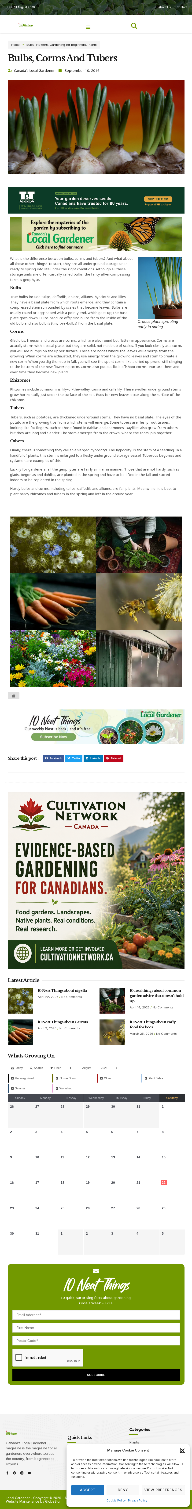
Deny (123, 1490)
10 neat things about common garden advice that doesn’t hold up (157, 995)
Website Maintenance (22, 1501)
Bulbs (30, 44)
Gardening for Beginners (68, 44)
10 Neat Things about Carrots (63, 1022)
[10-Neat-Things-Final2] (96, 743)
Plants (92, 44)
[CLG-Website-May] (96, 212)
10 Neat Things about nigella (62, 990)
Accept (87, 1490)
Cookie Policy (116, 1500)
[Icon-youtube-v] (29, 1473)
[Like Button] (13, 695)
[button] (182, 1450)
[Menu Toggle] (88, 27)
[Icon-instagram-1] (21, 1473)
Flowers (42, 44)
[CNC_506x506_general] (96, 967)
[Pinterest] (14, 1473)
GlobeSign (53, 1501)
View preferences (163, 1490)
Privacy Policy (137, 1500)
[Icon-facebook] (7, 1473)
